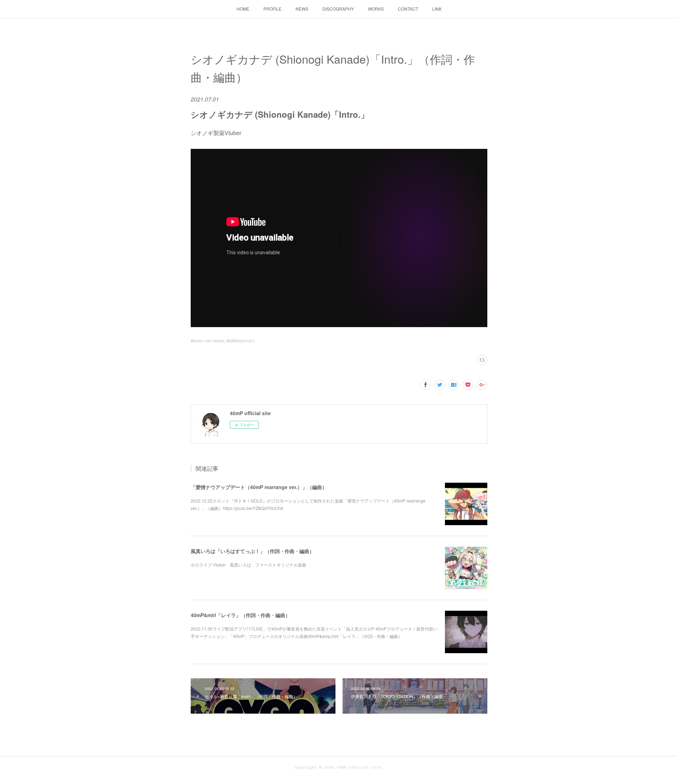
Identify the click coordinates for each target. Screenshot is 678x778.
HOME (243, 9)
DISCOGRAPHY (338, 9)
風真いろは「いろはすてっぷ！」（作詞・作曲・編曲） (252, 551)
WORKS (376, 9)
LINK (437, 9)
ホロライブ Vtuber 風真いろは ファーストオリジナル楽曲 (248, 565)
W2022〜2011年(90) (207, 340)
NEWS (302, 9)
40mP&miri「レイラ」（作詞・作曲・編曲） (240, 615)
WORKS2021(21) (240, 340)
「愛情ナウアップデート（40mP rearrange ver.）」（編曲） (259, 486)
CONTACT (408, 9)
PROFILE (272, 9)
